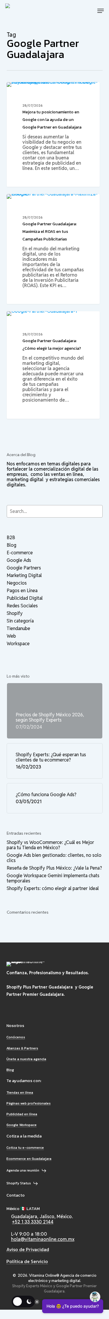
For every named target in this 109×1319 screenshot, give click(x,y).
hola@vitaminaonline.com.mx (42, 1239)
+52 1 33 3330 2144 (32, 1222)
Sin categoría (20, 621)
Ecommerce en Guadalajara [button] (28, 1159)
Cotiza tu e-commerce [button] (25, 1148)
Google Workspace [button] (21, 1125)
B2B (11, 537)
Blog (20, 91)
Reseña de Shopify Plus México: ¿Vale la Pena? (54, 868)
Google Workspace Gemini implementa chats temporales (53, 878)
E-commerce (20, 552)
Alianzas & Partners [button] (22, 1048)
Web (11, 636)
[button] (100, 11)
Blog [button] (10, 1070)
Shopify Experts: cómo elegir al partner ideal (53, 888)
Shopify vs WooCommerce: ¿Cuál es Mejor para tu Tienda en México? (50, 845)
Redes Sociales (22, 606)
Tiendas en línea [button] (19, 1093)
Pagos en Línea (22, 590)
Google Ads (19, 560)
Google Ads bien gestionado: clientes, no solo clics (54, 858)
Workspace (18, 643)
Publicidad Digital (25, 598)
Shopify (15, 613)
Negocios (17, 583)
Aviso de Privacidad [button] (27, 1249)
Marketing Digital (24, 575)
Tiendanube (18, 628)
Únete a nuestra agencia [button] (26, 1059)
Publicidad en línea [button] (21, 1114)
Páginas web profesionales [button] (28, 1103)
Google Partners (24, 568)
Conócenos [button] (15, 1037)
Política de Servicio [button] (27, 1261)
